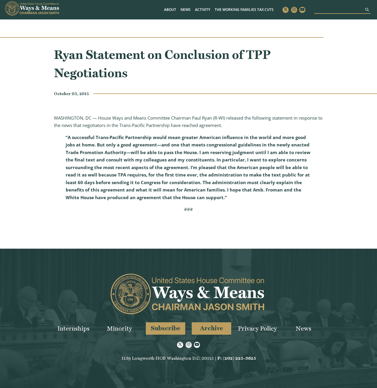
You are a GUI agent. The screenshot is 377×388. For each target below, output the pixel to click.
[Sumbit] (367, 9)
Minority (119, 328)
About (170, 9)
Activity (202, 9)
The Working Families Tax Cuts (244, 9)
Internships (73, 328)
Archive (211, 328)
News (186, 9)
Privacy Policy (257, 328)
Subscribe (165, 328)
